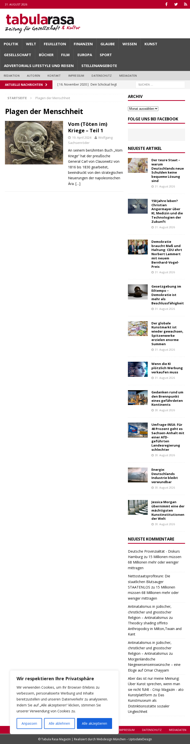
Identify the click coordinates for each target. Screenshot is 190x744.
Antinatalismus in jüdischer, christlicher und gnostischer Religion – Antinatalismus (149, 612)
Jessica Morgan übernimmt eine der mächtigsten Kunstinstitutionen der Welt (168, 510)
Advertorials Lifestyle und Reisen (39, 65)
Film (65, 54)
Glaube (107, 43)
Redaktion (12, 75)
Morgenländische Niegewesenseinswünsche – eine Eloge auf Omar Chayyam (154, 665)
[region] (64, 702)
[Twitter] (176, 4)
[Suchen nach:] (160, 84)
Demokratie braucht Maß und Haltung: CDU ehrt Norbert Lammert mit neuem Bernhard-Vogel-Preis (166, 254)
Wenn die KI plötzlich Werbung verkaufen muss (167, 367)
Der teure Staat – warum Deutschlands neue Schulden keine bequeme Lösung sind (167, 170)
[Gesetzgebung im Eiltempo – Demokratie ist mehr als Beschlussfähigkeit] (138, 291)
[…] (77, 183)
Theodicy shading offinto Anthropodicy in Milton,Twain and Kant (155, 628)
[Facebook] (166, 4)
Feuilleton (55, 43)
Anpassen (29, 723)
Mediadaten (128, 75)
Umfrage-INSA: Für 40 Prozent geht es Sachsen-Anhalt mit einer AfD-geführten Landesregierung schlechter (167, 437)
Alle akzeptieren (94, 723)
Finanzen (83, 43)
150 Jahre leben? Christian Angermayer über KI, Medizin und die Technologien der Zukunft (167, 211)
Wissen (129, 43)
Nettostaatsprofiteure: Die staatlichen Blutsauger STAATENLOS (149, 581)
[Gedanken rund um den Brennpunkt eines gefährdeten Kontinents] (138, 397)
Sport (106, 54)
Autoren (33, 75)
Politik (11, 43)
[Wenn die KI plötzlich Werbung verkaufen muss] (138, 369)
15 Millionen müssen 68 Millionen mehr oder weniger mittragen (154, 562)
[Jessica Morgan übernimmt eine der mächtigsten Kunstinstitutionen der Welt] (138, 507)
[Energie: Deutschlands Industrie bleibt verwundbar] (138, 475)
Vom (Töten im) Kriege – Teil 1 (87, 127)
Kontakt (54, 75)
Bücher (46, 54)
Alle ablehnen (59, 723)
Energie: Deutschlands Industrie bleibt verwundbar (164, 475)
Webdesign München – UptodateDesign (124, 739)
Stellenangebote (99, 65)
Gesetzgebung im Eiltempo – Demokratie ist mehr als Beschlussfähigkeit (167, 294)
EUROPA (84, 54)
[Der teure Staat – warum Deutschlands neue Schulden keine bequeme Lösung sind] (138, 165)
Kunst (150, 43)
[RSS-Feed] (185, 4)
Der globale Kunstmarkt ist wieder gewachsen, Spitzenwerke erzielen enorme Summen (167, 333)
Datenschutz (102, 75)
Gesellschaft (17, 54)
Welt (31, 43)
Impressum (76, 75)
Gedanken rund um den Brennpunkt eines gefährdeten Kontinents (167, 398)
